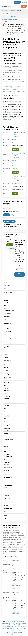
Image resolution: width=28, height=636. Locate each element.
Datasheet (12, 248)
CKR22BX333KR (16, 589)
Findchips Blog (9, 2)
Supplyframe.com (14, 634)
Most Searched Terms (8, 623)
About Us (21, 621)
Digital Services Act (8, 626)
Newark (14, 139)
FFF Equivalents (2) (10, 556)
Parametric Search (21, 623)
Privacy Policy (8, 625)
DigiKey (14, 160)
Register (17, 2)
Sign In (25, 2)
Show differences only (15, 231)
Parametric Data (9, 221)
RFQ (15, 193)
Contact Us (14, 621)
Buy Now (15, 149)
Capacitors (4, 19)
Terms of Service (18, 625)
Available (19, 79)
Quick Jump (13, 16)
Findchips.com (2, 2)
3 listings (19, 63)
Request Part (16, 77)
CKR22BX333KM (16, 561)
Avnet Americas (16, 183)
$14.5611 (14, 569)
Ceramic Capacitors (12, 19)
